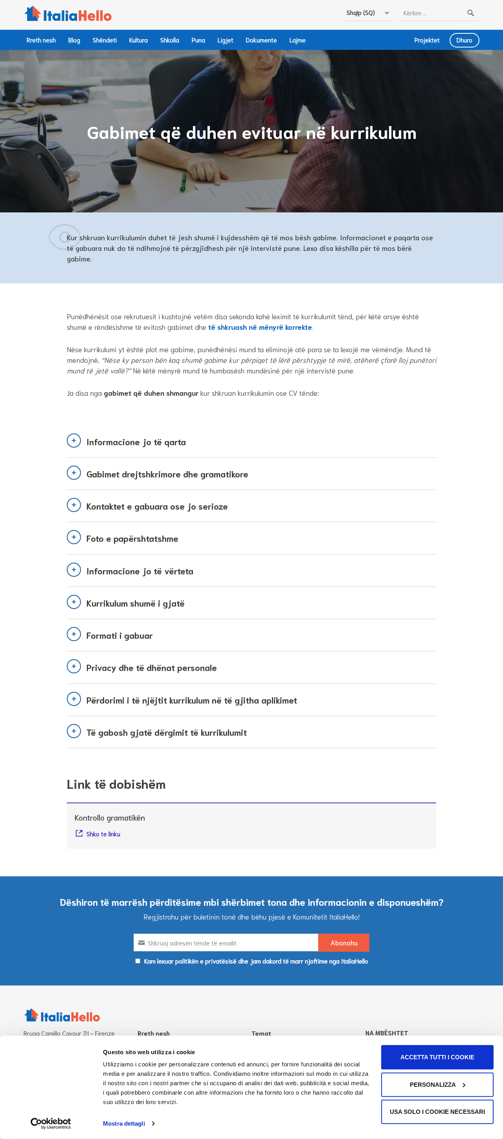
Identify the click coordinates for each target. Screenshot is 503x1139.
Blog (74, 39)
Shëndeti (105, 39)
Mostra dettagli (124, 1123)
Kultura (138, 39)
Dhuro (464, 39)
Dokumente (261, 39)
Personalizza (433, 1084)
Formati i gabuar (119, 634)
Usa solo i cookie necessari (437, 1111)
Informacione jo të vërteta (139, 570)
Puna (198, 39)
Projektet (427, 39)
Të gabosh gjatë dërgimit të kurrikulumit (166, 731)
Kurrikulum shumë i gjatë (135, 602)
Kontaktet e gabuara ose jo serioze (157, 505)
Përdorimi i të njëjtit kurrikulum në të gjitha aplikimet (191, 699)
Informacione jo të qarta (136, 441)
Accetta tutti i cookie (437, 1057)
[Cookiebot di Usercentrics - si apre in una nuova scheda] (51, 1124)
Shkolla (169, 39)
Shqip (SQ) (361, 12)
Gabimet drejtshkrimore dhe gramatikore (167, 473)
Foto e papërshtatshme (132, 537)
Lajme (298, 39)
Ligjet (225, 39)
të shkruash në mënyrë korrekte (260, 326)
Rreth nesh (41, 39)
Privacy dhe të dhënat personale (151, 667)
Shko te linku (103, 833)
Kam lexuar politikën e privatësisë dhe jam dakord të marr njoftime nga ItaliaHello (256, 960)
